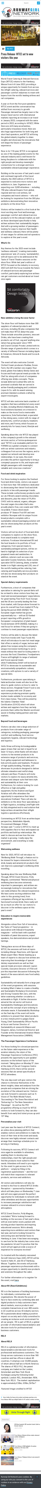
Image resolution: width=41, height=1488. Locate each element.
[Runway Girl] (20, 17)
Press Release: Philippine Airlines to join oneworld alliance (27, 1458)
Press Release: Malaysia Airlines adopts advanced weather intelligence (26, 1436)
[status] (37, 1477)
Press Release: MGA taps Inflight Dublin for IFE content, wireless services (20, 1399)
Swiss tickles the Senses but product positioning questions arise (20, 1397)
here (17, 1280)
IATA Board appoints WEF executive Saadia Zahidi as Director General (27, 1425)
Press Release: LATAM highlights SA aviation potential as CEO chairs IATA (25, 1447)
